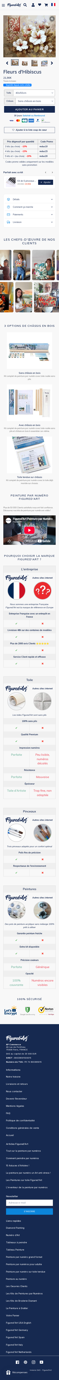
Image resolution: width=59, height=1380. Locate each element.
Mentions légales (15, 1106)
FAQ (8, 1113)
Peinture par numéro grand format (24, 1257)
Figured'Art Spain (15, 1337)
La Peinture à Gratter (17, 1308)
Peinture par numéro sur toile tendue (25, 1271)
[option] (15, 63)
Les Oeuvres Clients (16, 1286)
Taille (8, 93)
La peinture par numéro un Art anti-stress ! (28, 1173)
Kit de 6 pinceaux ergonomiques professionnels (26, 181)
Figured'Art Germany (17, 1330)
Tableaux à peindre (16, 1242)
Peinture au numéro (16, 1279)
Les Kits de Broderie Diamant (21, 1300)
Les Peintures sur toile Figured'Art (24, 1180)
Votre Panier (12, 1315)
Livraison (17, 222)
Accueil (10, 1135)
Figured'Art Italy (14, 1344)
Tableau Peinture (15, 1249)
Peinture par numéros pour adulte (24, 1264)
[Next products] (52, 172)
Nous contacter (14, 1091)
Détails (16, 199)
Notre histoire (13, 1076)
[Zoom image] (29, 36)
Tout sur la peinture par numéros (23, 1151)
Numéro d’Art (13, 1235)
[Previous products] (45, 172)
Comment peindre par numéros (22, 1158)
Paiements (18, 214)
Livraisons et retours (17, 1084)
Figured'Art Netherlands (18, 1352)
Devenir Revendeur (16, 1098)
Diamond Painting (15, 1228)
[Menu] (3, 5)
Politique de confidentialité (20, 1120)
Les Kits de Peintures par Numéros (24, 1293)
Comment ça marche (23, 207)
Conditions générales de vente (22, 1128)
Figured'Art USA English (18, 1322)
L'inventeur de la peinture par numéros (27, 1187)
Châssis (9, 101)
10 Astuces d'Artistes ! (17, 1165)
